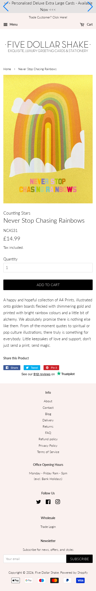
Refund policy (48, 439)
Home (7, 69)
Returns (48, 426)
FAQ (48, 433)
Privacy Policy (48, 445)
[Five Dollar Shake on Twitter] (38, 502)
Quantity (10, 259)
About (48, 401)
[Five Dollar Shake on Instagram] (57, 502)
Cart (89, 24)
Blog (48, 414)
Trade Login (48, 527)
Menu (13, 24)
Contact (48, 407)
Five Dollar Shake (47, 572)
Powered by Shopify (74, 572)
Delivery (48, 420)
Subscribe (79, 559)
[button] (6, 6)
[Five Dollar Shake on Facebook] (48, 502)
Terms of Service (48, 452)
